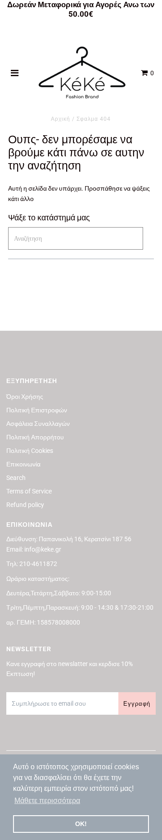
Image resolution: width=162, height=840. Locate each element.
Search (16, 477)
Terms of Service (29, 491)
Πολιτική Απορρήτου (35, 437)
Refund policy (25, 504)
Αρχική (60, 119)
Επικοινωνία (23, 464)
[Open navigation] (14, 73)
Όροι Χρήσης (24, 396)
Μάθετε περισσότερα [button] (47, 800)
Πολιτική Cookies (29, 450)
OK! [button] (81, 823)
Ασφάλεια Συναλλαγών (38, 423)
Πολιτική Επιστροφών (36, 410)
